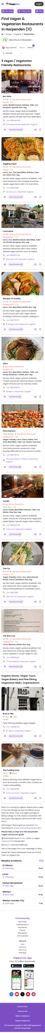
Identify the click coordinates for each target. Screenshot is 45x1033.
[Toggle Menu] (2, 4)
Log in (39, 4)
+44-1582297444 (13, 255)
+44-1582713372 (12, 320)
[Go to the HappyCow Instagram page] (34, 994)
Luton (5, 874)
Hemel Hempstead (12, 882)
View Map (9, 868)
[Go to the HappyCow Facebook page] (11, 994)
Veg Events (22, 927)
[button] (40, 861)
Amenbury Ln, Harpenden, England (19, 192)
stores (22, 838)
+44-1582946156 (12, 789)
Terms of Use (22, 1011)
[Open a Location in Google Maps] (5, 130)
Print (41, 11)
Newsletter (22, 933)
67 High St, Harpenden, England (18, 731)
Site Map (22, 953)
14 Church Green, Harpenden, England (21, 793)
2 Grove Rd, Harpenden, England (19, 529)
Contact (22, 947)
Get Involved (22, 936)
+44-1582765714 (12, 455)
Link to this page (8, 848)
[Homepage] (13, 4)
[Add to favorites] (40, 130)
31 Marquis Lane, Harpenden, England (20, 324)
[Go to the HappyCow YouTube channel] (17, 994)
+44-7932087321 (13, 727)
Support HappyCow (22, 1021)
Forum (22, 930)
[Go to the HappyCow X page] (22, 994)
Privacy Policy (22, 1007)
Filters (30, 47)
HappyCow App (22, 958)
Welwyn (6, 891)
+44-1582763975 (13, 387)
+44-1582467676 (13, 525)
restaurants (6, 841)
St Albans (7, 865)
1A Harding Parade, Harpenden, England (21, 124)
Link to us (22, 950)
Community (22, 918)
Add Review (14, 397)
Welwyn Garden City (13, 900)
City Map (9, 11)
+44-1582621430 (12, 657)
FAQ (22, 944)
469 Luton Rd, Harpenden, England (19, 596)
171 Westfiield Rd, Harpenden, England (21, 661)
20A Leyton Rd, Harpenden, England (20, 259)
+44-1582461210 (12, 188)
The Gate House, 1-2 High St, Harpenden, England (22, 460)
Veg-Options (10, 47)
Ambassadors (22, 924)
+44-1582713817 (12, 592)
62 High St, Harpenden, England (18, 391)
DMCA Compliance (23, 1016)
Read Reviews (15, 129)
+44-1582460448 (13, 120)
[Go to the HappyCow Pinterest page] (28, 994)
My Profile (22, 922)
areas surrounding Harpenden (27, 828)
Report (7, 844)
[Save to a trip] (35, 130)
